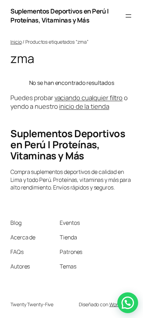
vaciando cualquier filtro (88, 97)
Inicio (16, 41)
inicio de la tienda (84, 106)
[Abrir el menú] (128, 16)
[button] (127, 302)
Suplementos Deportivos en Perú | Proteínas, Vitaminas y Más (59, 16)
